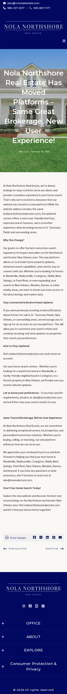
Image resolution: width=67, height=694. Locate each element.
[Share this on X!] (41, 537)
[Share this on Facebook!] (34, 537)
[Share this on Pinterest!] (53, 537)
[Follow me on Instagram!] (24, 606)
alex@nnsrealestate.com (47, 397)
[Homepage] (33, 27)
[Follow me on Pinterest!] (43, 606)
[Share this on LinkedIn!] (47, 537)
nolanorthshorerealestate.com (22, 213)
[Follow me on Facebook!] (30, 606)
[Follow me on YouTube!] (36, 606)
